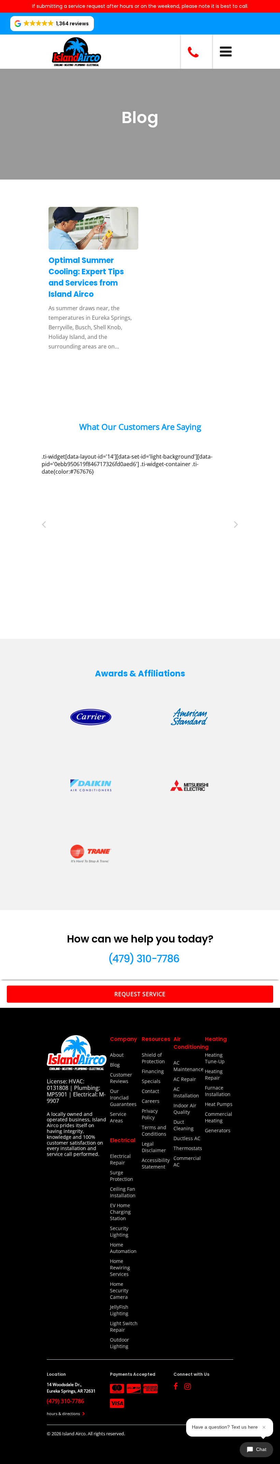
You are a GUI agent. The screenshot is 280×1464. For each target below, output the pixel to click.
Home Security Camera (119, 1290)
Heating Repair (214, 1074)
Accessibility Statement (156, 1163)
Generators (217, 1130)
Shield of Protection (153, 1058)
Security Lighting (119, 1231)
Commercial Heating (218, 1117)
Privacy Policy (150, 1114)
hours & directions (64, 1413)
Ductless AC (186, 1138)
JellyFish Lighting (119, 1310)
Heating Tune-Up (215, 1058)
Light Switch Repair (124, 1326)
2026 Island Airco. (70, 1433)
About (117, 1055)
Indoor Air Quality (184, 1108)
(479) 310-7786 (143, 958)
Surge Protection (121, 1175)
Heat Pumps (219, 1104)
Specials (151, 1081)
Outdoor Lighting (119, 1342)
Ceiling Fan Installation (123, 1192)
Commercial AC (187, 1161)
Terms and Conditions (154, 1130)
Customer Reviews (121, 1077)
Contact (150, 1091)
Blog (115, 1064)
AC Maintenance (187, 1065)
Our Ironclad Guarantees (123, 1097)
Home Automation (123, 1247)
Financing (153, 1071)
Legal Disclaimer (154, 1146)
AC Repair (184, 1079)
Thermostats (187, 1148)
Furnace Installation (217, 1090)
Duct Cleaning (183, 1125)
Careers (150, 1101)
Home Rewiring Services (120, 1267)
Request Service (140, 994)
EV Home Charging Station (120, 1212)
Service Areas (118, 1117)
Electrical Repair (120, 1159)
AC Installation (186, 1092)
